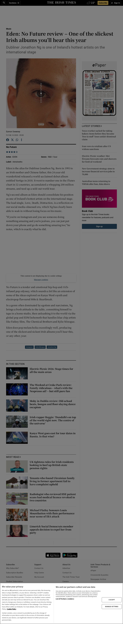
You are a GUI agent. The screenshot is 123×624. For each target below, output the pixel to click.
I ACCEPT (111, 600)
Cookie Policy (11, 609)
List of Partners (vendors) (65, 599)
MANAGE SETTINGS (111, 606)
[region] (61, 603)
